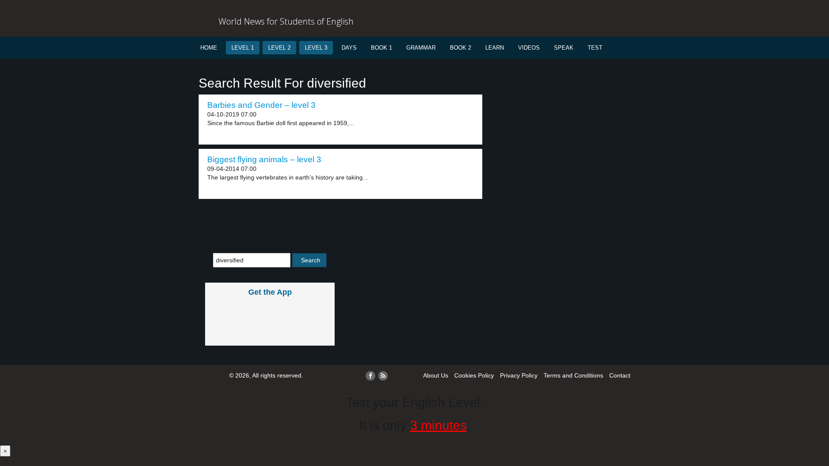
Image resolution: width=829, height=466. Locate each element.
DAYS (349, 47)
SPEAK (563, 47)
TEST (595, 47)
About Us (435, 375)
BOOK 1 (381, 47)
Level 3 (316, 47)
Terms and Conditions (573, 375)
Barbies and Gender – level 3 (261, 105)
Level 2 (279, 47)
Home (208, 47)
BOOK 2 (460, 47)
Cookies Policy (474, 375)
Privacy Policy (519, 375)
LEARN (494, 47)
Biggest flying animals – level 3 (264, 159)
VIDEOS (529, 47)
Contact (619, 375)
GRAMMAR (421, 47)
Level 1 (242, 47)
